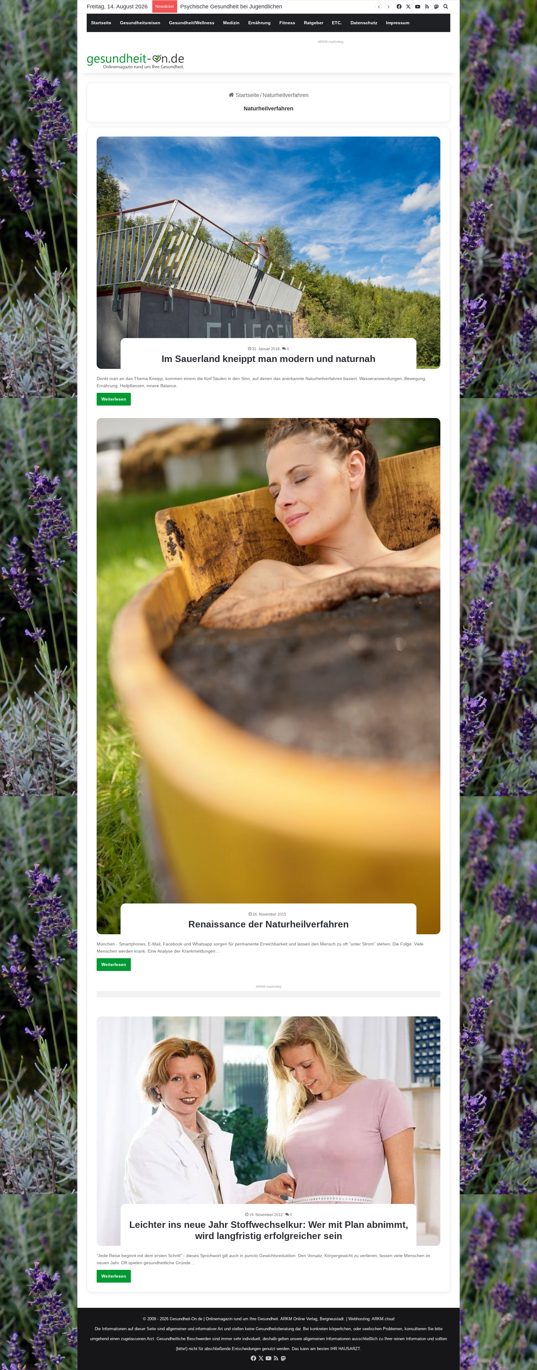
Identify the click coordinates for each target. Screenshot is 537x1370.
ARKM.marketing (330, 42)
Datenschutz (364, 22)
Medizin (231, 22)
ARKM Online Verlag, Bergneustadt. (312, 1319)
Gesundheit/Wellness (191, 22)
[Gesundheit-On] (136, 60)
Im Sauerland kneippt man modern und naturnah (268, 359)
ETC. (337, 22)
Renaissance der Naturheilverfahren (268, 924)
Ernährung (259, 22)
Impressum (397, 22)
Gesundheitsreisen (140, 22)
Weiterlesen (113, 399)
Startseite (101, 22)
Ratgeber (313, 22)
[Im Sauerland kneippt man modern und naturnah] (268, 253)
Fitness (287, 22)
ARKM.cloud (383, 1319)
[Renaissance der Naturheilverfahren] (268, 676)
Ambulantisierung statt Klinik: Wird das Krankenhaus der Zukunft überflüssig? (276, 6)
